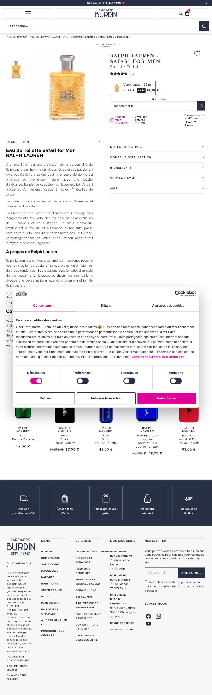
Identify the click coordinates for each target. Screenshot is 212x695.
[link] (148, 615)
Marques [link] (47, 577)
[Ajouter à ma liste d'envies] (197, 54)
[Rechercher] (204, 26)
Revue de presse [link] (122, 623)
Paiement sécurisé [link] (147, 511)
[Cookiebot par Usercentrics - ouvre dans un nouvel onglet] (178, 293)
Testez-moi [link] (84, 596)
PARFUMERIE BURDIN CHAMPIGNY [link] (118, 599)
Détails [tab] (106, 305)
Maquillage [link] (49, 570)
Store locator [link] (121, 629)
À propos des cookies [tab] (168, 305)
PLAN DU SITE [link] (50, 603)
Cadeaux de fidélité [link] (189, 511)
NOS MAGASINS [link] (123, 541)
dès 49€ (141, 120)
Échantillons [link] (86, 590)
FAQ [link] (78, 614)
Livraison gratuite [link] (23, 511)
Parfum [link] (46, 551)
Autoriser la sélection (106, 398)
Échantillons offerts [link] (65, 511)
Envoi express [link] (102, 551)
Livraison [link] (83, 551)
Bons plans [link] (49, 583)
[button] (28, 13)
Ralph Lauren (23, 429)
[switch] (83, 381)
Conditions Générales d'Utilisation (158, 356)
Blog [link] (45, 596)
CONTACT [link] (82, 624)
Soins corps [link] (50, 564)
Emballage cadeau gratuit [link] (106, 511)
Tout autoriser (167, 398)
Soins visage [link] (50, 558)
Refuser (45, 398)
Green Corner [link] (51, 590)
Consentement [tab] (43, 305)
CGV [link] (9, 666)
